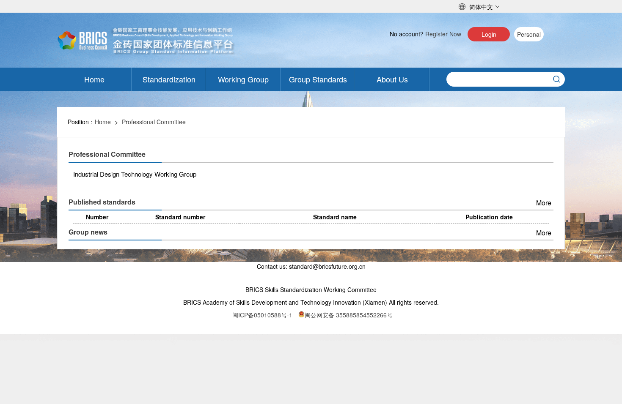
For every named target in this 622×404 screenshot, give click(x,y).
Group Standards (318, 79)
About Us (392, 79)
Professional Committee (154, 121)
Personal (529, 34)
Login (489, 34)
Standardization (169, 79)
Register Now (443, 34)
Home (94, 79)
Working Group (243, 79)
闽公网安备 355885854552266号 (349, 315)
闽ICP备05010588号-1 (262, 315)
